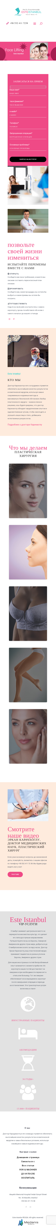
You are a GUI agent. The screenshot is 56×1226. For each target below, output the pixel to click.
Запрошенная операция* (21, 133)
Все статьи (28, 1165)
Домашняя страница (28, 1157)
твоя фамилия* (17, 101)
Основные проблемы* (19, 145)
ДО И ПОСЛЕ (28, 1174)
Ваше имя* (14, 90)
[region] (28, 51)
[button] (28, 51)
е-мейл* (13, 111)
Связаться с (28, 1161)
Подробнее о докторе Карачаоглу (25, 424)
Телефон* (14, 123)
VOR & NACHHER (28, 1169)
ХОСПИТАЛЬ (28, 1178)
